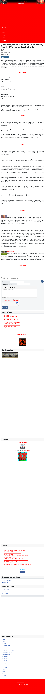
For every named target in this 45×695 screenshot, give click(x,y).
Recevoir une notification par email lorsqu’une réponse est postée (16, 299)
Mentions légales (20, 682)
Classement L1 (5, 582)
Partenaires (4, 675)
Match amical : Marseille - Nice (10, 561)
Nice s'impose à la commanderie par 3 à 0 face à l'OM (16, 560)
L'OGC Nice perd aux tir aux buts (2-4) (12, 553)
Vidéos (3, 37)
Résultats (4, 27)
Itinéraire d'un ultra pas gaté (8, 652)
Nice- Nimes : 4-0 (8, 562)
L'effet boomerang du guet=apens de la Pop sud (14, 558)
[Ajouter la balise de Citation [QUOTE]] (10, 287)
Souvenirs (4, 662)
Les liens (4, 673)
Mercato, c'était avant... (9, 554)
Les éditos (4, 649)
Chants (3, 669)
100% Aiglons (5, 593)
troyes (7, 57)
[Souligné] (8, 287)
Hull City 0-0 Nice (8, 548)
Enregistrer (4, 307)
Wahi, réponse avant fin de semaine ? (12, 325)
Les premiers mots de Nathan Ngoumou (13, 320)
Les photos (4, 660)
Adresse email (9, 284)
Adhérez (22, 336)
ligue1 (3, 57)
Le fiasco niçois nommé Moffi (10, 316)
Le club (3, 639)
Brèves (3, 641)
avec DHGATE (27, 450)
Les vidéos (4, 664)
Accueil (3, 24)
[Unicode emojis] (15, 287)
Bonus (3, 671)
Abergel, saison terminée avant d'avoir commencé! (15, 550)
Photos (3, 35)
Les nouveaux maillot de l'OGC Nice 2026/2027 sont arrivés (17, 564)
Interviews (4, 30)
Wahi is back (6, 315)
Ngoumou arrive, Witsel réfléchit (11, 323)
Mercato (4, 40)
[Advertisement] (22, 14)
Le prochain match (6, 654)
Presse (3, 32)
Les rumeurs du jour (8, 318)
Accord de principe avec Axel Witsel (12, 322)
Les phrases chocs (6, 645)
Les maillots (4, 667)
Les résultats (5, 656)
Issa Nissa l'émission (6, 589)
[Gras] (3, 287)
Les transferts (5, 658)
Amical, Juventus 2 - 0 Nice (10, 557)
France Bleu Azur (5, 591)
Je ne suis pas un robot (8, 303)
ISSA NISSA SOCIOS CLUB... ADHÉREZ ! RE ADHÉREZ (16, 555)
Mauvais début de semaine (10, 326)
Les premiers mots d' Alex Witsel (11, 319)
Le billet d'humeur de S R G (8, 650)
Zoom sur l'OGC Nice (8, 551)
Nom (4, 281)
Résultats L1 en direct (6, 580)
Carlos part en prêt (8, 327)
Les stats (4, 665)
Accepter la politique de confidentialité (11, 300)
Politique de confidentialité (22, 684)
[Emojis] (12, 287)
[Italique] (5, 287)
